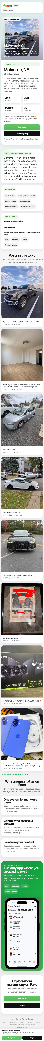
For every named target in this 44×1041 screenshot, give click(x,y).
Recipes (21, 1024)
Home (5, 10)
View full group (22, 134)
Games (27, 1024)
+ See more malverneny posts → (15, 774)
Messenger (13, 1022)
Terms (24, 1019)
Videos (38, 1022)
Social (5, 1022)
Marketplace (13, 1024)
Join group (22, 127)
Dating (22, 1022)
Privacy (31, 1019)
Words (33, 1024)
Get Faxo (22, 999)
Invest (18, 1019)
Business (30, 1022)
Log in (11, 10)
